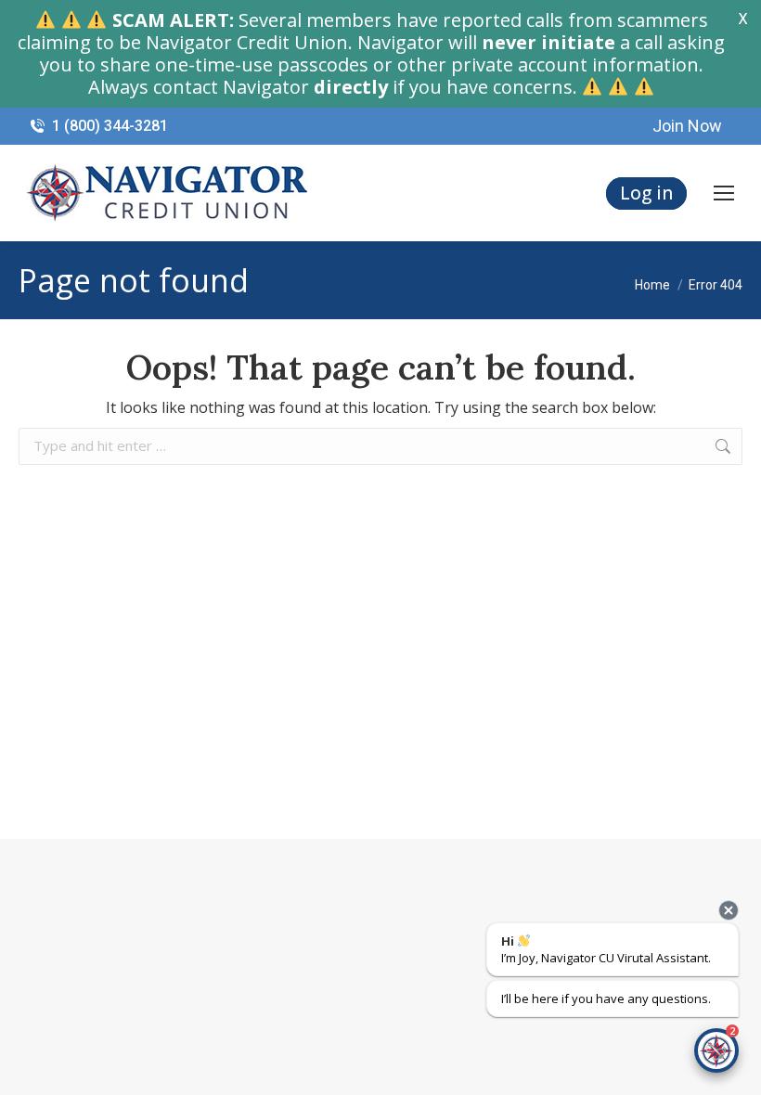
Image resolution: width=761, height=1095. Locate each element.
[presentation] (728, 910)
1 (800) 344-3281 (110, 126)
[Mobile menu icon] (723, 193)
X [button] (743, 18)
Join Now (687, 125)
